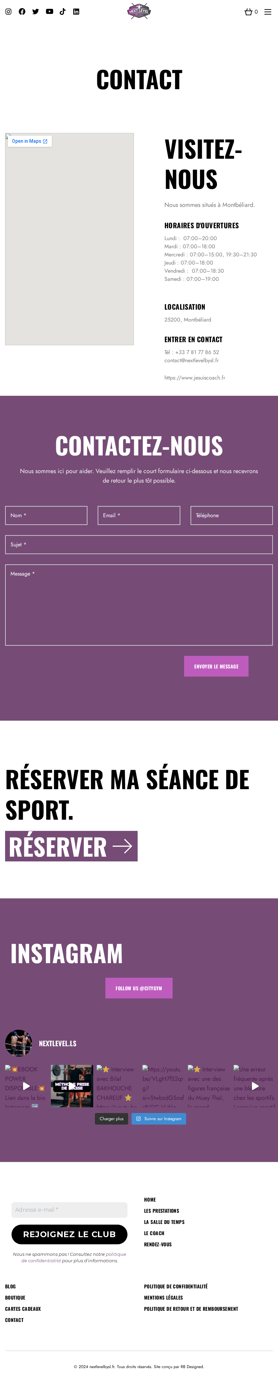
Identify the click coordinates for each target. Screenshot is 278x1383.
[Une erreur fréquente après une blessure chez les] (255, 1086)
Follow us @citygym (139, 988)
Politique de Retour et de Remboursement (191, 1308)
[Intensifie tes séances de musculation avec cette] (72, 1086)
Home (150, 1199)
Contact (14, 1319)
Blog (10, 1286)
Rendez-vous (158, 1244)
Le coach (154, 1232)
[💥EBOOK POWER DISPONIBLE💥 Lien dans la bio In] (26, 1086)
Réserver (57, 846)
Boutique (15, 1297)
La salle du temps (164, 1221)
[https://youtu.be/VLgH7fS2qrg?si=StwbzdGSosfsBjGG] (163, 1086)
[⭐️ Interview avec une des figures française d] (209, 1086)
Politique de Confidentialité (176, 1286)
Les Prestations (161, 1210)
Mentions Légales (163, 1297)
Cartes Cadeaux (23, 1308)
